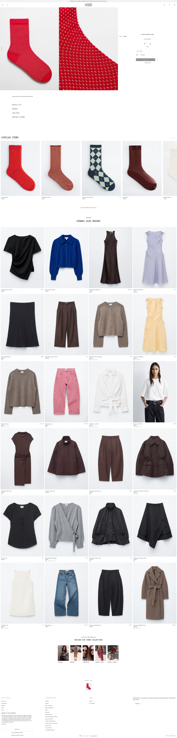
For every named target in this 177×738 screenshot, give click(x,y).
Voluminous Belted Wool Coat (139, 625)
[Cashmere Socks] (20, 168)
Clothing (1, 48)
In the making (92, 703)
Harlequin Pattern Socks (87, 197)
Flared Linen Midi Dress (138, 289)
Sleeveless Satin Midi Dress (95, 289)
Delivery (47, 703)
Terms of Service (48, 727)
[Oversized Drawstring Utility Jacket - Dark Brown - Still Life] (154, 458)
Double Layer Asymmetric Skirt (140, 558)
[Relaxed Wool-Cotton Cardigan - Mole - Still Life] (110, 324)
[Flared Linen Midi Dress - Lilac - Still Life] (154, 257)
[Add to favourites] (157, 59)
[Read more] (88, 1)
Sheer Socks (125, 197)
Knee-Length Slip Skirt (6, 356)
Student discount (48, 714)
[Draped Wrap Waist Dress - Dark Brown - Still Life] (22, 458)
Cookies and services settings (17, 735)
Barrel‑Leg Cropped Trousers (95, 625)
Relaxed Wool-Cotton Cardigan (95, 356)
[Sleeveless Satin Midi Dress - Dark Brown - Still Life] (110, 257)
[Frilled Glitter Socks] (60, 168)
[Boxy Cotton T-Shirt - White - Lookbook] (154, 391)
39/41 (141, 51)
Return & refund (48, 705)
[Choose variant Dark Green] (144, 43)
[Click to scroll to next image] (174, 138)
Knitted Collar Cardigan (50, 289)
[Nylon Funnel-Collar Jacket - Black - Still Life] (110, 526)
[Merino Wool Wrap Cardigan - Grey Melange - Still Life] (66, 526)
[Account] (164, 4)
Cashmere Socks (4, 197)
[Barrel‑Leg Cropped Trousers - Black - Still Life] (110, 593)
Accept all (17, 729)
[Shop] (2, 4)
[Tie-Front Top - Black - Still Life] (22, 526)
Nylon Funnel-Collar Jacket (95, 558)
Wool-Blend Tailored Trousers (51, 356)
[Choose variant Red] (150, 43)
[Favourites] (169, 4)
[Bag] (174, 4)
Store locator (4, 703)
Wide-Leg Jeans (48, 625)
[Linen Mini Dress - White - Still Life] (22, 593)
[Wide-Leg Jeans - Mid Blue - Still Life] (66, 593)
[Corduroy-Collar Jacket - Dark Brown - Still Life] (66, 458)
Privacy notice (48, 725)
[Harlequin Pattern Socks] (101, 168)
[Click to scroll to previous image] (172, 138)
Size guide (143, 54)
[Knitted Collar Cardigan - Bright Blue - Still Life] (66, 257)
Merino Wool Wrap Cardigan (51, 558)
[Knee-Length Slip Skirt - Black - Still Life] (22, 324)
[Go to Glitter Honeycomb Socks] (88, 686)
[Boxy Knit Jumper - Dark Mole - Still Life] (22, 391)
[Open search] (7, 4)
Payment (47, 701)
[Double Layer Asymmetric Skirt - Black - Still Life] (154, 526)
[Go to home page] (88, 4)
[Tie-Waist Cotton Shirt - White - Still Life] (110, 391)
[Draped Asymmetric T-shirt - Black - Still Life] (22, 257)
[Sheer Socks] (142, 168)
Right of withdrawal (49, 707)
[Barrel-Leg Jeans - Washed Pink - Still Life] (66, 391)
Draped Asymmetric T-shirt (6, 289)
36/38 (138, 51)
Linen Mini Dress (4, 625)
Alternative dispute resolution (51, 716)
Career (2, 707)
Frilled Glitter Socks (46, 197)
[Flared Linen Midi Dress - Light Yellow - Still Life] (154, 324)
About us (91, 701)
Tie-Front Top (4, 558)
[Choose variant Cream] (147, 43)
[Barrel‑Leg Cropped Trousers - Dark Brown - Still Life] (110, 458)
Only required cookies (17, 732)
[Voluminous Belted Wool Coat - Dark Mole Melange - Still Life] (154, 593)
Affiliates (3, 705)
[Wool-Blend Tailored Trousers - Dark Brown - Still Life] (66, 324)
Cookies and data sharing (50, 721)
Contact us (3, 701)
